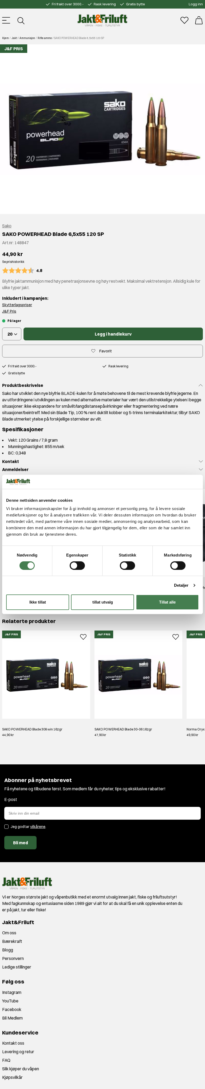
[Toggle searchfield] (21, 20)
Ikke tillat (37, 602)
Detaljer (181, 585)
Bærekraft (12, 941)
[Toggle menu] (6, 20)
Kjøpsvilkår (12, 1077)
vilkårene (37, 826)
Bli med (20, 842)
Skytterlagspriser (17, 304)
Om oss (9, 932)
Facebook (11, 1009)
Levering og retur (18, 1051)
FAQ (6, 1060)
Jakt (14, 38)
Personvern (13, 958)
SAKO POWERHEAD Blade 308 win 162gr (32, 729)
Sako (6, 225)
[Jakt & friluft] (102, 20)
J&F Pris (9, 311)
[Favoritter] (184, 20)
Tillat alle (167, 602)
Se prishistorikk (13, 262)
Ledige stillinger (16, 967)
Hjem (5, 38)
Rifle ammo (45, 38)
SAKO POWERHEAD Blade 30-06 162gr (123, 729)
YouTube (10, 1001)
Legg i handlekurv (113, 334)
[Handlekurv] (199, 20)
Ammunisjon (27, 38)
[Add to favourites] (83, 636)
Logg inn (196, 4)
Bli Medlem (12, 1018)
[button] (102, 129)
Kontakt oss (13, 1043)
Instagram (11, 992)
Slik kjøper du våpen (20, 1068)
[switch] (77, 565)
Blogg (7, 949)
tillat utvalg (102, 602)
